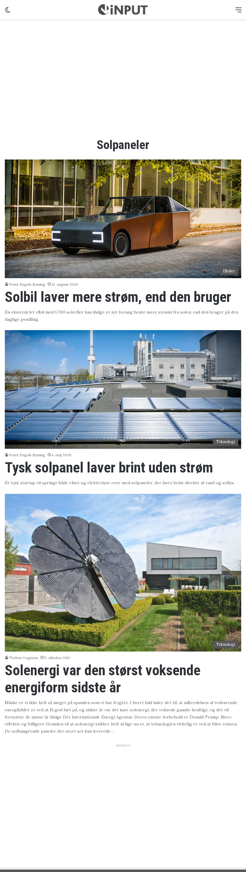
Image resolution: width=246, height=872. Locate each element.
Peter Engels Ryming (27, 284)
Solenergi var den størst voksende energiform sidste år (102, 679)
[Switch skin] (7, 12)
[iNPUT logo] (123, 9)
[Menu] (239, 12)
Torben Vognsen (23, 657)
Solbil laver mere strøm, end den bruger (118, 296)
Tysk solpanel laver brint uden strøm (109, 467)
